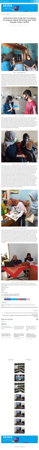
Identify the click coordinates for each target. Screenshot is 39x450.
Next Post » (36, 310)
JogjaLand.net (23, 446)
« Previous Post (4, 302)
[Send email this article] (25, 299)
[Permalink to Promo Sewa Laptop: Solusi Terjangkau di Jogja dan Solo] (7, 329)
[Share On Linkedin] (23, 299)
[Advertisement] (19, 35)
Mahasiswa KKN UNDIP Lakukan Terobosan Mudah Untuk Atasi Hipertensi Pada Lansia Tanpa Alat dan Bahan (19, 307)
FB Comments (28, 359)
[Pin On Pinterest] (21, 299)
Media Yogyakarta (4, 1)
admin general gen (9, 319)
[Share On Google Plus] (19, 299)
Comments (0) (10, 359)
